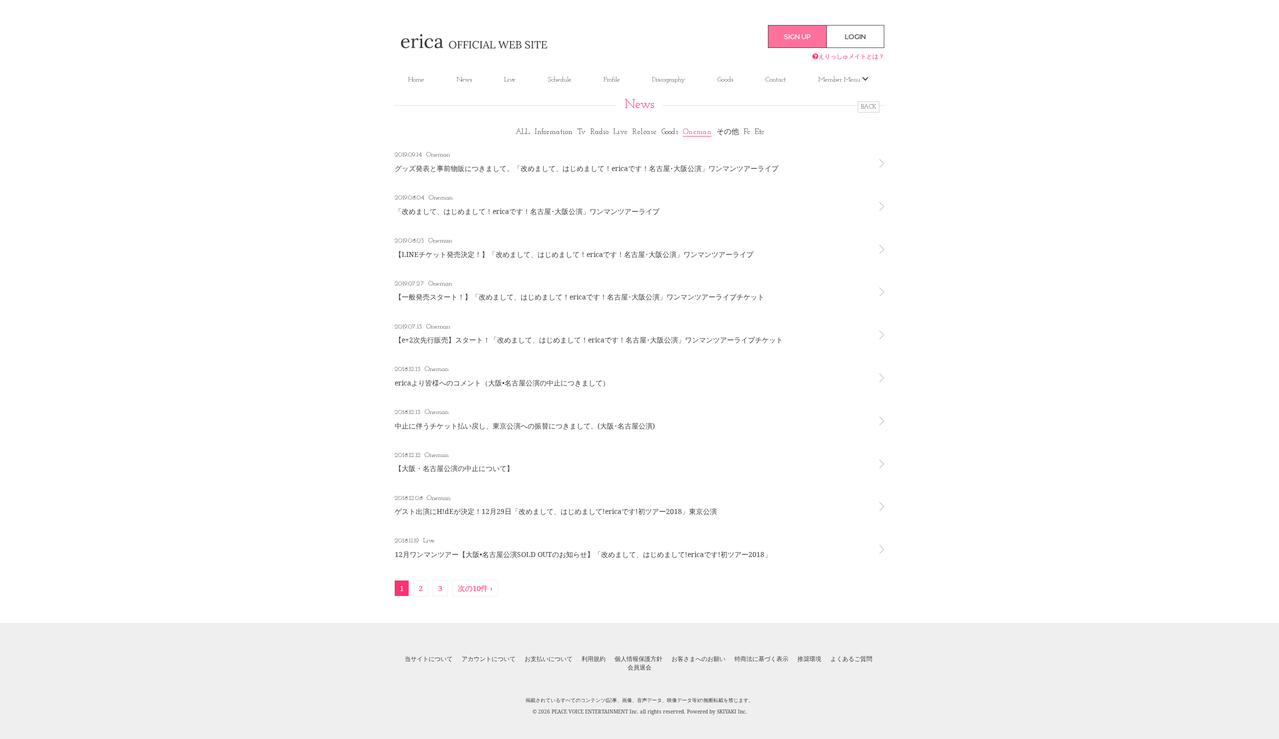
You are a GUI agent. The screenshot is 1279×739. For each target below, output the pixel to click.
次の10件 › (475, 588)
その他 (727, 132)
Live (510, 80)
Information (554, 132)
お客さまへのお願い (698, 659)
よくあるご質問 (851, 659)
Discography (668, 80)
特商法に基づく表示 (761, 659)
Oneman (697, 132)
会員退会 (639, 668)
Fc (747, 132)
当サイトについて (429, 659)
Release (644, 132)
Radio (600, 132)
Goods (725, 80)
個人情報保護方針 (638, 659)
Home (416, 80)
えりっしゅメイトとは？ (851, 56)
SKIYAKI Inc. (732, 711)
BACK (868, 107)
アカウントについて (489, 659)
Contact (775, 80)
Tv (582, 132)
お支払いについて (549, 659)
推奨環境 (809, 659)
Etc (759, 132)
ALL (523, 132)
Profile (612, 80)
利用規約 (594, 659)
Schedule (560, 80)
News (464, 80)
